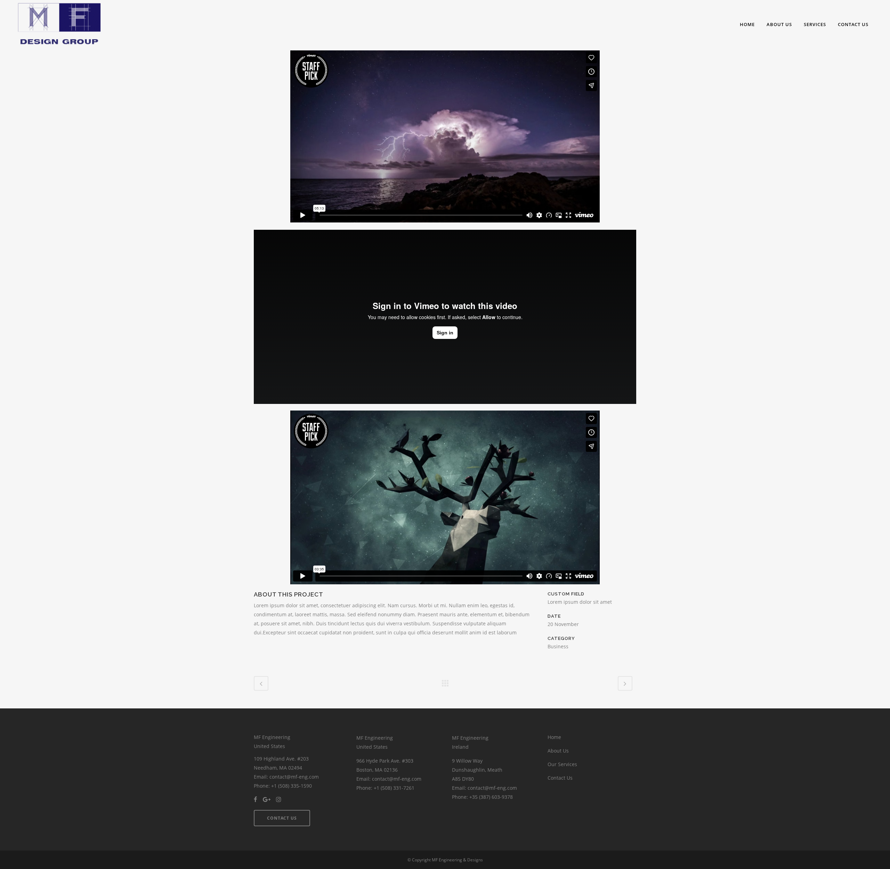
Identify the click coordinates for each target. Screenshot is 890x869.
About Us (558, 750)
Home (554, 737)
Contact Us (560, 777)
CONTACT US (282, 818)
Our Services (562, 764)
